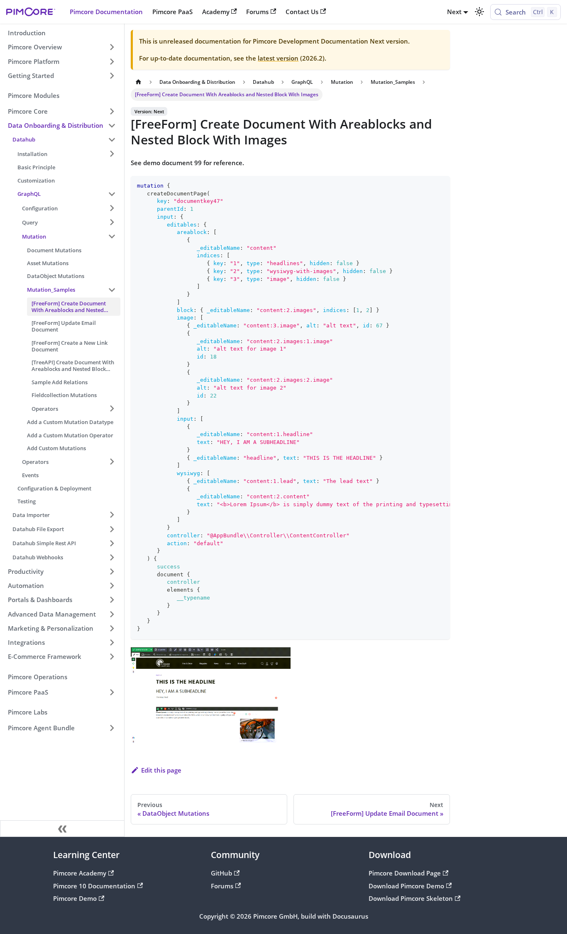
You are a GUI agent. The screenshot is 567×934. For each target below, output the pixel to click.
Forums (257, 11)
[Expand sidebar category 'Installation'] (111, 153)
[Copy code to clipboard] (440, 185)
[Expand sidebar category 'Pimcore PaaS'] (111, 692)
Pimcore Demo (75, 898)
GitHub (221, 873)
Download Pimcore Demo (406, 886)
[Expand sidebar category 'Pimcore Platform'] (111, 61)
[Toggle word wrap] (426, 185)
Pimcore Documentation (106, 11)
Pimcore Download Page (405, 873)
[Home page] (138, 82)
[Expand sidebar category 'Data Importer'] (111, 515)
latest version (278, 58)
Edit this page (161, 770)
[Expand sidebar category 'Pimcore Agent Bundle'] (111, 728)
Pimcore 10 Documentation (94, 886)
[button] (61, 111)
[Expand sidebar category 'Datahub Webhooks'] (111, 557)
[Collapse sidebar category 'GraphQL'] (111, 194)
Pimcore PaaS (172, 11)
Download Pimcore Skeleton (411, 898)
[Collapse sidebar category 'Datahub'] (111, 139)
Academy (216, 11)
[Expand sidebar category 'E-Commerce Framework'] (111, 656)
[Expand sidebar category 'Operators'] (111, 462)
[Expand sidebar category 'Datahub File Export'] (111, 529)
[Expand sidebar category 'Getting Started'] (111, 75)
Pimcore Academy (79, 873)
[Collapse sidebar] (62, 828)
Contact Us (302, 11)
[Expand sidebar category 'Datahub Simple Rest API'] (111, 543)
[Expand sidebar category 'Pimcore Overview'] (111, 47)
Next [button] (454, 11)
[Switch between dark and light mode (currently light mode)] (479, 11)
